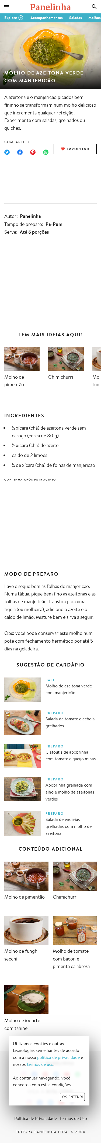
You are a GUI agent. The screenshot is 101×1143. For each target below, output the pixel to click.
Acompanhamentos (46, 17)
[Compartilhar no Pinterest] (32, 152)
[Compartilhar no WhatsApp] (45, 152)
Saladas (75, 17)
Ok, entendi (72, 1097)
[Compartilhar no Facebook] (19, 152)
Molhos (94, 17)
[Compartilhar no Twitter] (7, 152)
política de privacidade (58, 1057)
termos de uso (40, 1064)
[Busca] (94, 6)
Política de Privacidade (35, 1118)
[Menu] (6, 6)
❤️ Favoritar (75, 149)
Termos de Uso (73, 1118)
